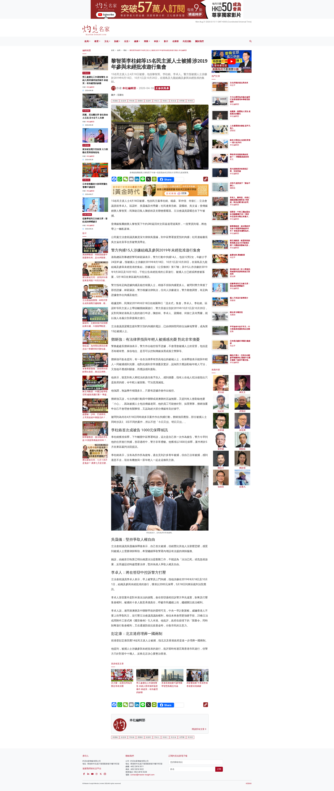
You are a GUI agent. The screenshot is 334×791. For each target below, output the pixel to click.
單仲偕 (190, 101)
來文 (232, 159)
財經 (116, 41)
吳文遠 (173, 101)
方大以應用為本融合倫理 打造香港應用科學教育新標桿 (240, 99)
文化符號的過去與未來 (239, 83)
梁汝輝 (232, 276)
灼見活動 (187, 41)
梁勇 (232, 331)
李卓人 (156, 101)
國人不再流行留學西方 (239, 298)
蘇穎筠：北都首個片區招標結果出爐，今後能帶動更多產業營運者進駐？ (95, 326)
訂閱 (219, 769)
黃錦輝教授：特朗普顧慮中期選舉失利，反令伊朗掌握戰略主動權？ (95, 257)
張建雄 (232, 300)
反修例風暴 (162, 88)
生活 (126, 41)
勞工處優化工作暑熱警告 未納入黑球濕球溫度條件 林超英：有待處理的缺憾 (147, 688)
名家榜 (175, 41)
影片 (166, 41)
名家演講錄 (87, 214)
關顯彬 (232, 188)
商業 (146, 41)
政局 (87, 41)
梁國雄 (140, 101)
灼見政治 (86, 73)
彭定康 (123, 101)
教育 (96, 41)
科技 (156, 41)
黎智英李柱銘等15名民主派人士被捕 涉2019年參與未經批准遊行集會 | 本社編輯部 (158, 50)
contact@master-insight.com (142, 775)
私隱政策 (249, 783)
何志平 (232, 85)
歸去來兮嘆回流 (236, 312)
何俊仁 (165, 101)
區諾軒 (148, 101)
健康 (136, 41)
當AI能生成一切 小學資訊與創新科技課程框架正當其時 (240, 271)
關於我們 (199, 41)
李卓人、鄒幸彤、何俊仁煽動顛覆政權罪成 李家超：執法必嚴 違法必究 (240, 199)
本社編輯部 (129, 88)
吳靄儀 (115, 101)
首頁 (112, 50)
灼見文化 (86, 180)
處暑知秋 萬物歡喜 (237, 255)
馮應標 (232, 315)
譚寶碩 (232, 131)
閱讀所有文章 (198, 729)
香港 (125, 50)
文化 (106, 41)
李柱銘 (131, 101)
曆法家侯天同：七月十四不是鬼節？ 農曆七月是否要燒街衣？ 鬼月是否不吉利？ (95, 463)
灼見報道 (86, 111)
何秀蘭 (181, 101)
